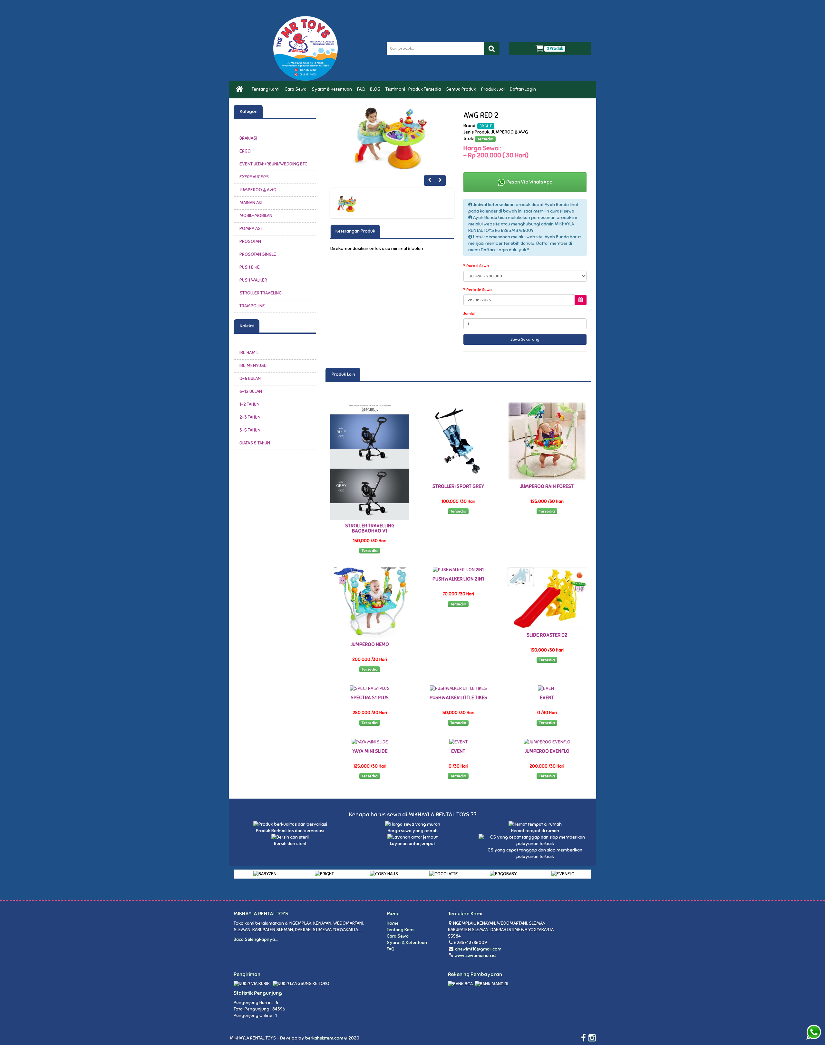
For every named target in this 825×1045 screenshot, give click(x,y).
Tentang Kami (266, 89)
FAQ (362, 89)
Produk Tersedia (425, 89)
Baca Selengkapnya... (256, 939)
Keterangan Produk (355, 231)
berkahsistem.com (324, 1038)
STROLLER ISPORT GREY (458, 486)
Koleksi (246, 326)
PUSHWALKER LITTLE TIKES (458, 698)
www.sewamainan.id (475, 955)
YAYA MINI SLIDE (369, 751)
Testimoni (395, 89)
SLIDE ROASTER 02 (547, 635)
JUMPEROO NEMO (370, 644)
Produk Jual (494, 89)
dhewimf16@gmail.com (478, 949)
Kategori (248, 111)
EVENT (547, 698)
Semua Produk (462, 89)
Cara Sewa (296, 89)
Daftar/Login (524, 89)
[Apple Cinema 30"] (392, 138)
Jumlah (470, 313)
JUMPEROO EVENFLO (547, 751)
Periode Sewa (479, 289)
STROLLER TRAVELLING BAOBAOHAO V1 (369, 528)
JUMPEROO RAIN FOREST (547, 486)
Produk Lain (343, 374)
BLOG (376, 89)
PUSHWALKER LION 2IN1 (458, 579)
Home (393, 923)
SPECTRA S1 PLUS (370, 698)
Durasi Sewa (477, 266)
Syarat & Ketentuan (333, 89)
